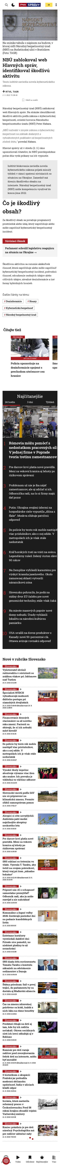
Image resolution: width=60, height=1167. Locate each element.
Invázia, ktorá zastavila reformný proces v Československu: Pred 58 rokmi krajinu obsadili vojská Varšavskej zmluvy (19, 1107)
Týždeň (50, 402)
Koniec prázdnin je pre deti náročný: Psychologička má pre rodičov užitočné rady (18, 1130)
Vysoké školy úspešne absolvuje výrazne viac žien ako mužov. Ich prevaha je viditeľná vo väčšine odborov (19, 774)
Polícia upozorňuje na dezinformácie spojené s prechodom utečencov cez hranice (28, 370)
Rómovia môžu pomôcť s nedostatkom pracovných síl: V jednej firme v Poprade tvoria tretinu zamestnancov (33, 450)
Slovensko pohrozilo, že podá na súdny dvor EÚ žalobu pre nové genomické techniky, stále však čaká (32, 596)
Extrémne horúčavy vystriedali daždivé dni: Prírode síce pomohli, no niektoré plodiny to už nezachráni (16, 942)
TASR (16, 91)
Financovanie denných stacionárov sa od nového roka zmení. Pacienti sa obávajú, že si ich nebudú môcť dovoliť (17, 724)
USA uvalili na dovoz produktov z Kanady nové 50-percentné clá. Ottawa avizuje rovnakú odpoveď (30, 637)
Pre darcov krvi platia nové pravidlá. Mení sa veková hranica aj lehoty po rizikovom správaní (32, 471)
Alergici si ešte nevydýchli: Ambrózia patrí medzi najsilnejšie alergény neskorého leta (18, 820)
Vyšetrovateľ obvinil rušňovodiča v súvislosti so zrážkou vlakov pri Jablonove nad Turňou (19, 674)
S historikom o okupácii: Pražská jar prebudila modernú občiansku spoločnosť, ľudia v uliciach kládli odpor (18, 1081)
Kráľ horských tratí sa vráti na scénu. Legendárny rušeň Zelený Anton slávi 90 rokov (33, 556)
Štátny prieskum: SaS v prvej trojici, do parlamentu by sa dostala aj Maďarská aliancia (19, 988)
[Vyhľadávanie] (6, 5)
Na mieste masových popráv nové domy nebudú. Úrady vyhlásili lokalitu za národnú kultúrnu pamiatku (30, 617)
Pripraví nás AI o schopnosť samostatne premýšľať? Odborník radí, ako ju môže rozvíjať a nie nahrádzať (18, 894)
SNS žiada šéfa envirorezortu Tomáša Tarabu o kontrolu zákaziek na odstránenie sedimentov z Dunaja (19, 966)
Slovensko (18, 337)
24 (49, 5)
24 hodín (10, 402)
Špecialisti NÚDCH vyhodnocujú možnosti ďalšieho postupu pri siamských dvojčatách (16, 697)
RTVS (8, 91)
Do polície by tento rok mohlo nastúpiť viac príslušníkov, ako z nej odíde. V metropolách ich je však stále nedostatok (19, 750)
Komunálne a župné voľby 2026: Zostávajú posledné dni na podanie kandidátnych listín (19, 917)
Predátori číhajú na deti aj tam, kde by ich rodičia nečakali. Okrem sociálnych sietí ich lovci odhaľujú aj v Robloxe (19, 1030)
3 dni (30, 402)
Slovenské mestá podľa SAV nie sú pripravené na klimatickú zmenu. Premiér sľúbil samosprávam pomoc (18, 797)
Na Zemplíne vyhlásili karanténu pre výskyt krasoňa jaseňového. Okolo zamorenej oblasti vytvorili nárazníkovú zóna (32, 576)
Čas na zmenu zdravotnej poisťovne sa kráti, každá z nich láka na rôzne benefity (18, 1007)
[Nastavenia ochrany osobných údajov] (6, 1161)
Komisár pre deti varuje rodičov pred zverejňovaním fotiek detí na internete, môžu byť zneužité (19, 1054)
